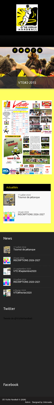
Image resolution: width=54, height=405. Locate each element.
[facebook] (15, 49)
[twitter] (21, 49)
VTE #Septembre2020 (24, 271)
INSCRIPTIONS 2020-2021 (26, 282)
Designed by (42, 402)
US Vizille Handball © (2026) (14, 399)
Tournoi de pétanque (29, 197)
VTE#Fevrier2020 (22, 292)
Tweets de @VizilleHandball (17, 318)
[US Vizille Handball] (27, 17)
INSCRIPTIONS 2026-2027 (31, 214)
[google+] (33, 49)
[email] (27, 49)
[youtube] (39, 49)
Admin (28, 402)
